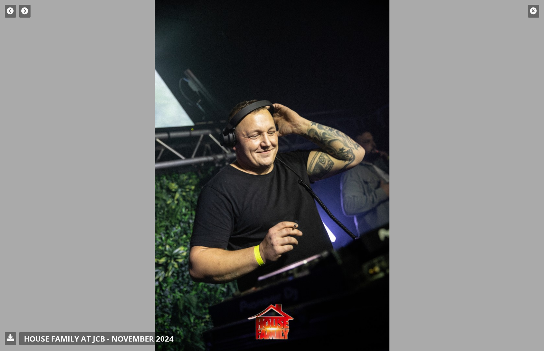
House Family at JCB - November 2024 (98, 338)
